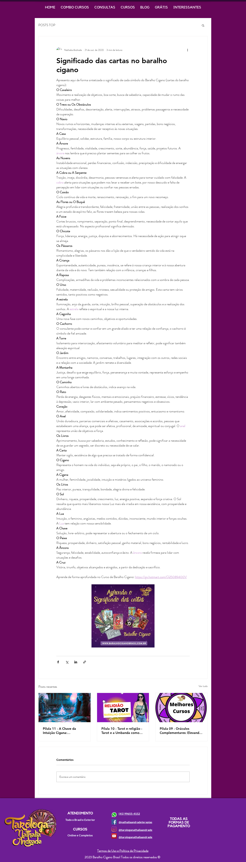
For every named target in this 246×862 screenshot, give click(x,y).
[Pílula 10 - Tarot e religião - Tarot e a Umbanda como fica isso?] (123, 707)
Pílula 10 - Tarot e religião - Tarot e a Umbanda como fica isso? (121, 731)
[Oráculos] (181, 707)
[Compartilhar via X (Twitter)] (67, 662)
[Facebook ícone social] (114, 821)
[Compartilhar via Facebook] (58, 662)
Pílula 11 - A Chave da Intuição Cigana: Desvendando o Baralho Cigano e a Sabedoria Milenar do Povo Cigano (61, 731)
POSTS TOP (46, 25)
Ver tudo (203, 686)
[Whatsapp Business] (114, 814)
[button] (203, 25)
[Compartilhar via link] (84, 662)
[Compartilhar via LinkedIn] (75, 662)
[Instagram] (114, 829)
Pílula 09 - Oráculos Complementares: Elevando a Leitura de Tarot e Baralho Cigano (181, 731)
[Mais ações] (187, 50)
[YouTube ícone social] (114, 836)
